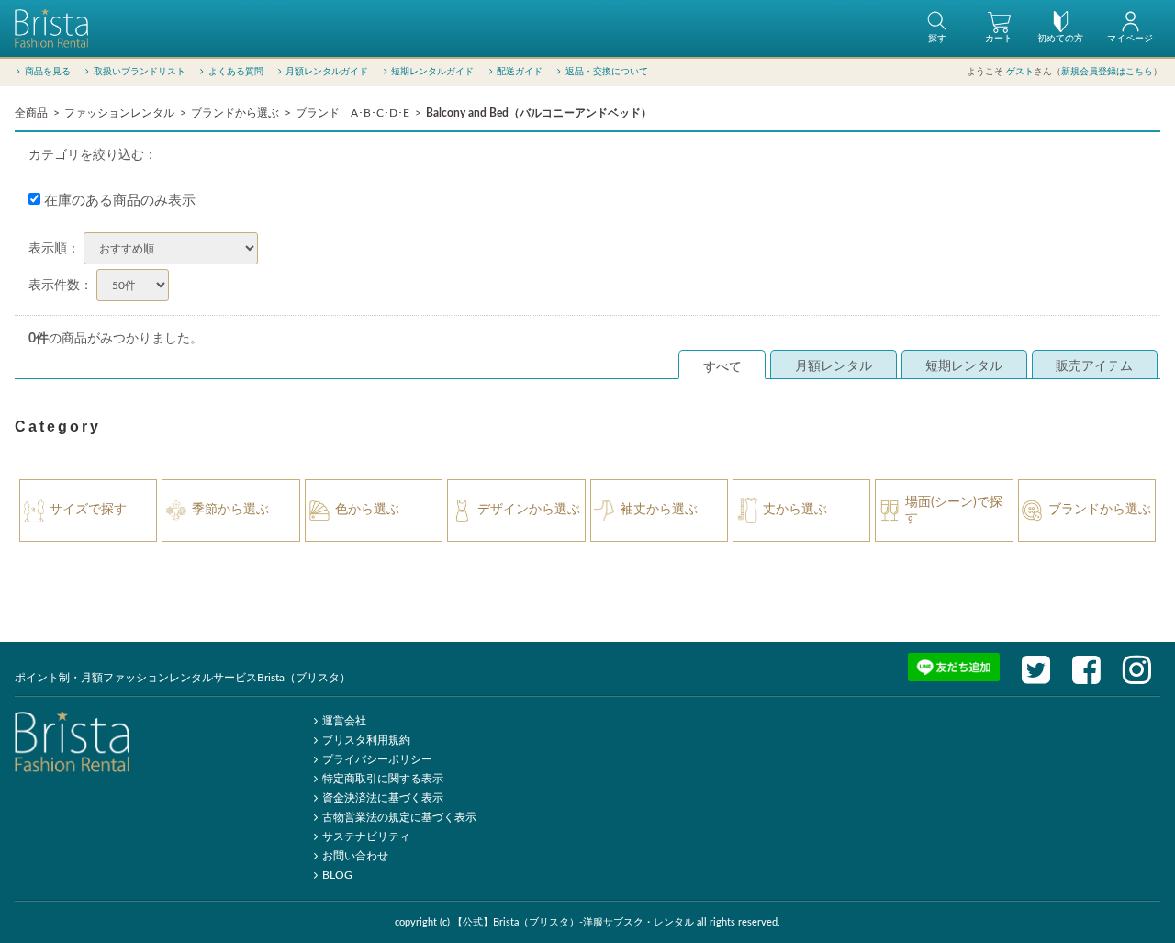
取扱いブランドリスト (139, 71)
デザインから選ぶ (528, 509)
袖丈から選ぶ (659, 509)
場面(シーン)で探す (953, 510)
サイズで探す (88, 509)
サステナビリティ (366, 836)
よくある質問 (235, 71)
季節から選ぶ (230, 509)
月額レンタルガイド (326, 71)
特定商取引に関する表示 (382, 778)
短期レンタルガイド (432, 71)
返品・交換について (606, 71)
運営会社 (344, 720)
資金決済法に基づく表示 (382, 797)
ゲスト (1020, 71)
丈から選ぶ (795, 509)
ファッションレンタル (119, 112)
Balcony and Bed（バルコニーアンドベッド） (539, 112)
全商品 (31, 112)
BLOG (337, 875)
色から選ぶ (367, 509)
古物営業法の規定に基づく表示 (399, 817)
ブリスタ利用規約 (366, 740)
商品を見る (48, 71)
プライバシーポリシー (377, 759)
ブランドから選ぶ (235, 112)
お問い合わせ (355, 855)
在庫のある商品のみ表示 (118, 201)
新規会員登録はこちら (1107, 71)
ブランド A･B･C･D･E (352, 112)
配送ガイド (520, 71)
